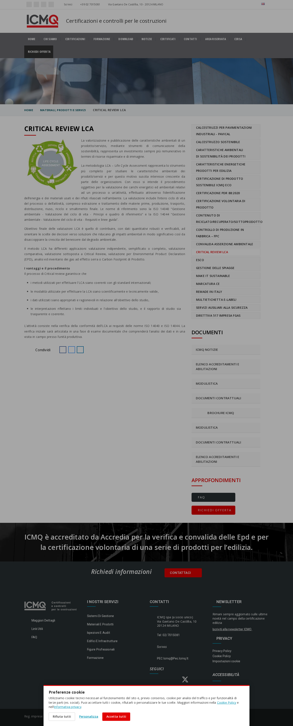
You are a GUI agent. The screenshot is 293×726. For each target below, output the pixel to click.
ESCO (200, 260)
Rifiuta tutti (62, 716)
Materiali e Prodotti (100, 624)
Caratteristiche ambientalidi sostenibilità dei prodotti (220, 153)
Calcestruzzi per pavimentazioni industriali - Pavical (224, 131)
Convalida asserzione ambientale (224, 244)
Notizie (147, 39)
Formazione (102, 39)
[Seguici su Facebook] (29, 4)
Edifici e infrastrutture (102, 641)
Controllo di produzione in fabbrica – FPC (220, 233)
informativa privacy (67, 707)
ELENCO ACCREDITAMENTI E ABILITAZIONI (217, 459)
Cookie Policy (222, 656)
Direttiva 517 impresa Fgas (218, 315)
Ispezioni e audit (98, 632)
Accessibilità (226, 675)
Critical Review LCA (212, 252)
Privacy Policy (222, 651)
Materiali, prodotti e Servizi (63, 110)
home (31, 39)
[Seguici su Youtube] (51, 4)
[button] (62, 349)
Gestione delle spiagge (215, 268)
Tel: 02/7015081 (168, 635)
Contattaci (181, 573)
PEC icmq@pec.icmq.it (172, 658)
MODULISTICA (207, 427)
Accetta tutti (116, 716)
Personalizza (88, 716)
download (125, 39)
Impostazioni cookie (226, 661)
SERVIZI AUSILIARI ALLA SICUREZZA (222, 308)
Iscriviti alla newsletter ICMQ (232, 629)
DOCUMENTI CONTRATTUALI (218, 442)
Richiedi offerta (40, 51)
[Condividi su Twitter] (71, 349)
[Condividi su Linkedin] (80, 349)
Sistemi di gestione (100, 616)
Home (28, 110)
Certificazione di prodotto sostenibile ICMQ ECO (219, 182)
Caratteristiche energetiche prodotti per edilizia (220, 167)
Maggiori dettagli (43, 620)
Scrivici (67, 4)
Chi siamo (50, 39)
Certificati (167, 39)
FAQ (200, 497)
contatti (190, 39)
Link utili (37, 629)
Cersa (238, 39)
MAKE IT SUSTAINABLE (213, 276)
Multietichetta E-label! (216, 300)
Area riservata (215, 39)
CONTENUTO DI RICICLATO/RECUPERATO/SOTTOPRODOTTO (228, 218)
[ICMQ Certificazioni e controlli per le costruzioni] (51, 605)
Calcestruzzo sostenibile (218, 142)
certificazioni (75, 39)
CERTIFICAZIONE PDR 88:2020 (218, 193)
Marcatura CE (208, 284)
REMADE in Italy (209, 292)
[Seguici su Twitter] (43, 4)
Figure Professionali (101, 649)
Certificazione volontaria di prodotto (220, 204)
